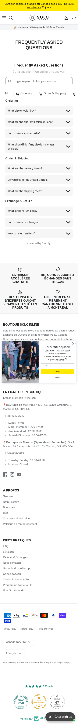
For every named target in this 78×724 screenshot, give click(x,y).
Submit (57, 372)
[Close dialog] (73, 343)
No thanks (57, 377)
